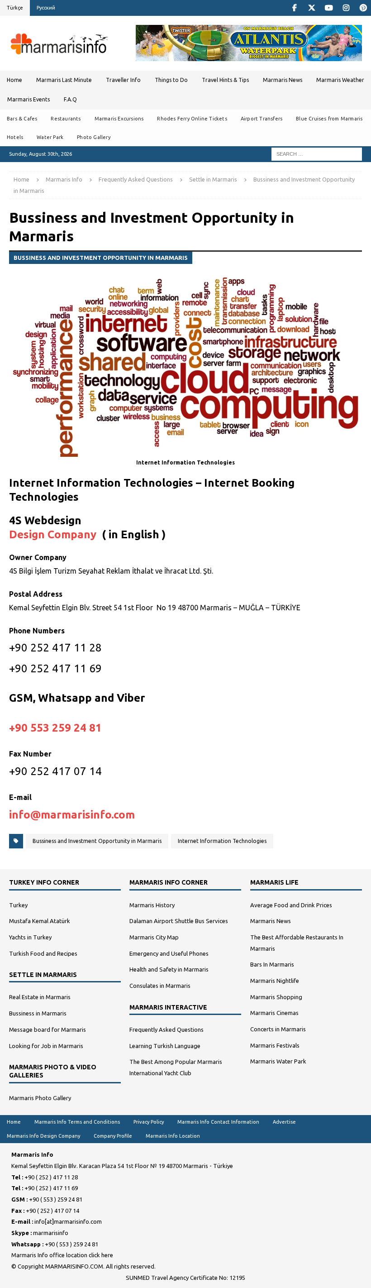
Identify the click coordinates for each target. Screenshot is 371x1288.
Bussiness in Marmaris (38, 1013)
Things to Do (171, 80)
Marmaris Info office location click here (62, 1255)
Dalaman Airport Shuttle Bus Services (178, 921)
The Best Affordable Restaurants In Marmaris (296, 943)
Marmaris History (152, 905)
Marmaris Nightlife (274, 980)
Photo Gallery (93, 137)
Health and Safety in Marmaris (169, 969)
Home (14, 80)
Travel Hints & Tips (225, 80)
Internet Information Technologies (222, 841)
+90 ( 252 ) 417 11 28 (51, 1177)
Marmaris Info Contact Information (218, 1122)
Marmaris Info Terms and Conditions (77, 1122)
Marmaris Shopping (276, 997)
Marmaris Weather (340, 80)
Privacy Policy (148, 1122)
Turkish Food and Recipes (43, 953)
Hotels (15, 137)
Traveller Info (123, 80)
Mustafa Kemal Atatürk (39, 921)
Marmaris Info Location (173, 1136)
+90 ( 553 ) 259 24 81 (55, 1199)
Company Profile (113, 1136)
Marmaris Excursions (119, 118)
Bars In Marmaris (272, 964)
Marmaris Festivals (275, 1045)
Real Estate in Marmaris (40, 997)
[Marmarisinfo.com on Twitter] (311, 8)
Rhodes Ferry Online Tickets (192, 118)
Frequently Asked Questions (136, 179)
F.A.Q (70, 99)
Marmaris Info (64, 179)
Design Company (52, 534)
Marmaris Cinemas (274, 1013)
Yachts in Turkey (30, 937)
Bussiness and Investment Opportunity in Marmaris (97, 841)
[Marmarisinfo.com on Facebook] (294, 8)
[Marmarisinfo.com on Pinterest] (363, 8)
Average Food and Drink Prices (291, 905)
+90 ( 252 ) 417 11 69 (51, 1188)
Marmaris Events (28, 99)
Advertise (284, 1122)
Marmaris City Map (154, 937)
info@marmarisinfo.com (72, 815)
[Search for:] (316, 153)
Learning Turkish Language (164, 1046)
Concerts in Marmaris (278, 1029)
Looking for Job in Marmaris (46, 1046)
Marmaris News (282, 80)
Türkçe (15, 7)
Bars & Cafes (22, 118)
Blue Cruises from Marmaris (329, 118)
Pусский (46, 7)
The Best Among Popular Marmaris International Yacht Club (175, 1067)
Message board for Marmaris (47, 1029)
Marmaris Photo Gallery (40, 1098)
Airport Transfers (261, 118)
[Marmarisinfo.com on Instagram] (346, 8)
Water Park (50, 137)
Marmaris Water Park (278, 1061)
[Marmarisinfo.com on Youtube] (329, 8)
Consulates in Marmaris (159, 985)
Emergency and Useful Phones (169, 953)
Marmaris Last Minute (64, 80)
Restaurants (66, 118)
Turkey (18, 905)
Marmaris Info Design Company (43, 1136)
